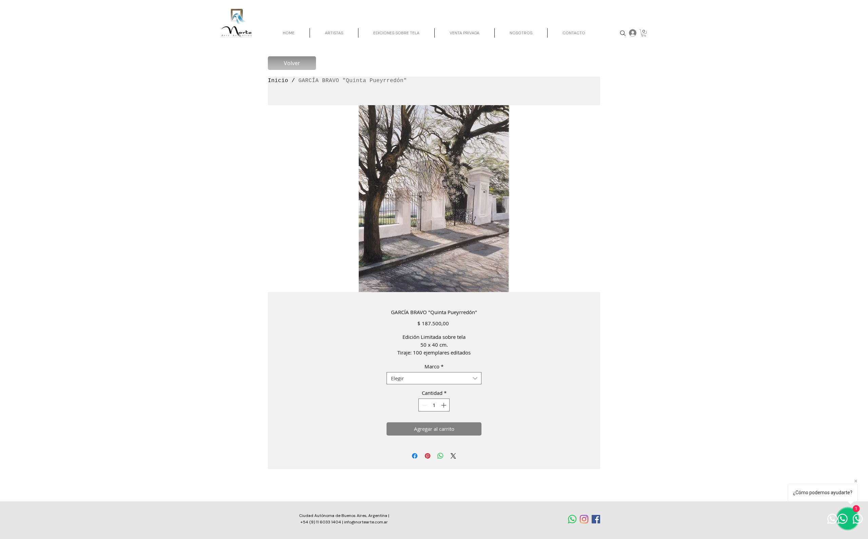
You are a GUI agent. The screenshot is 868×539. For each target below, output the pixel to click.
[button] (643, 33)
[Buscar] (623, 33)
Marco (434, 366)
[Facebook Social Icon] (596, 519)
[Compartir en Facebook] (415, 456)
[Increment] (444, 405)
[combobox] (434, 378)
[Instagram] (584, 519)
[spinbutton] (434, 405)
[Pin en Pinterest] (427, 456)
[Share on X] (453, 456)
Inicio (278, 81)
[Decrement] (424, 405)
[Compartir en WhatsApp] (440, 456)
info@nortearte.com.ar (366, 522)
